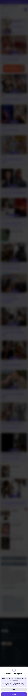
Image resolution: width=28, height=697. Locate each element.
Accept (14, 694)
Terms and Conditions (20, 684)
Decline (14, 689)
